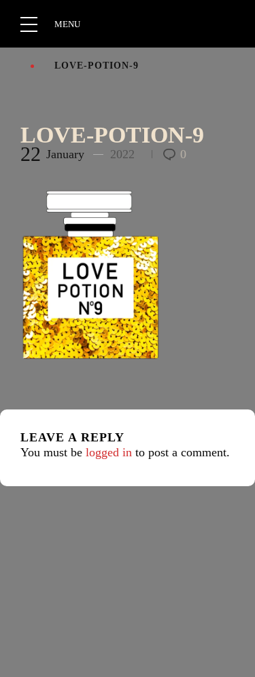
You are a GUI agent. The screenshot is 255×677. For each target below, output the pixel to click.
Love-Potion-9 (112, 134)
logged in (109, 452)
